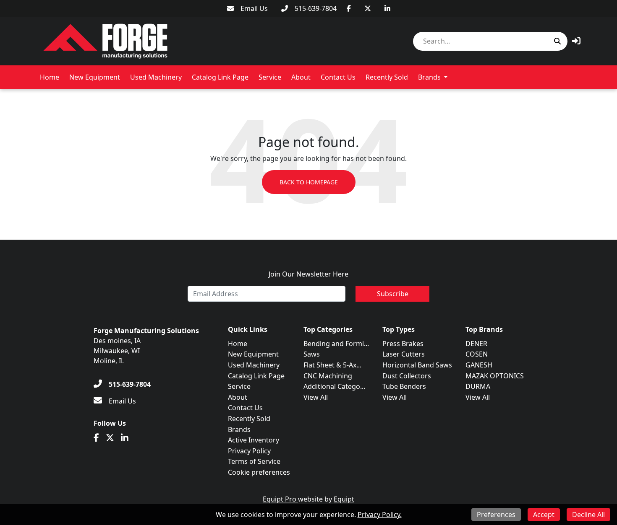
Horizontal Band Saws (417, 365)
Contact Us (338, 77)
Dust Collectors (406, 375)
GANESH (478, 365)
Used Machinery (156, 77)
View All (315, 397)
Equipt (344, 499)
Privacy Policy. (380, 514)
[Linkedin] (387, 8)
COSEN (476, 354)
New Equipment (94, 77)
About (301, 77)
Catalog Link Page (220, 77)
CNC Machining (327, 375)
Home (49, 77)
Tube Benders (404, 386)
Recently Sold (387, 77)
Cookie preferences (259, 472)
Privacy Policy (249, 450)
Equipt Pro (280, 499)
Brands (429, 77)
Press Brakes (403, 343)
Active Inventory (253, 440)
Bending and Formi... (336, 343)
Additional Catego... (334, 386)
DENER (476, 343)
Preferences (496, 514)
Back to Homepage (309, 182)
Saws (311, 354)
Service (270, 77)
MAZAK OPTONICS (494, 375)
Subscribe (392, 293)
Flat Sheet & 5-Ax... (332, 365)
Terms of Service (254, 461)
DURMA (477, 386)
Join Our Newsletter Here (308, 274)
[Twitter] (367, 8)
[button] (576, 41)
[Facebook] (349, 8)
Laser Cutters (403, 354)
